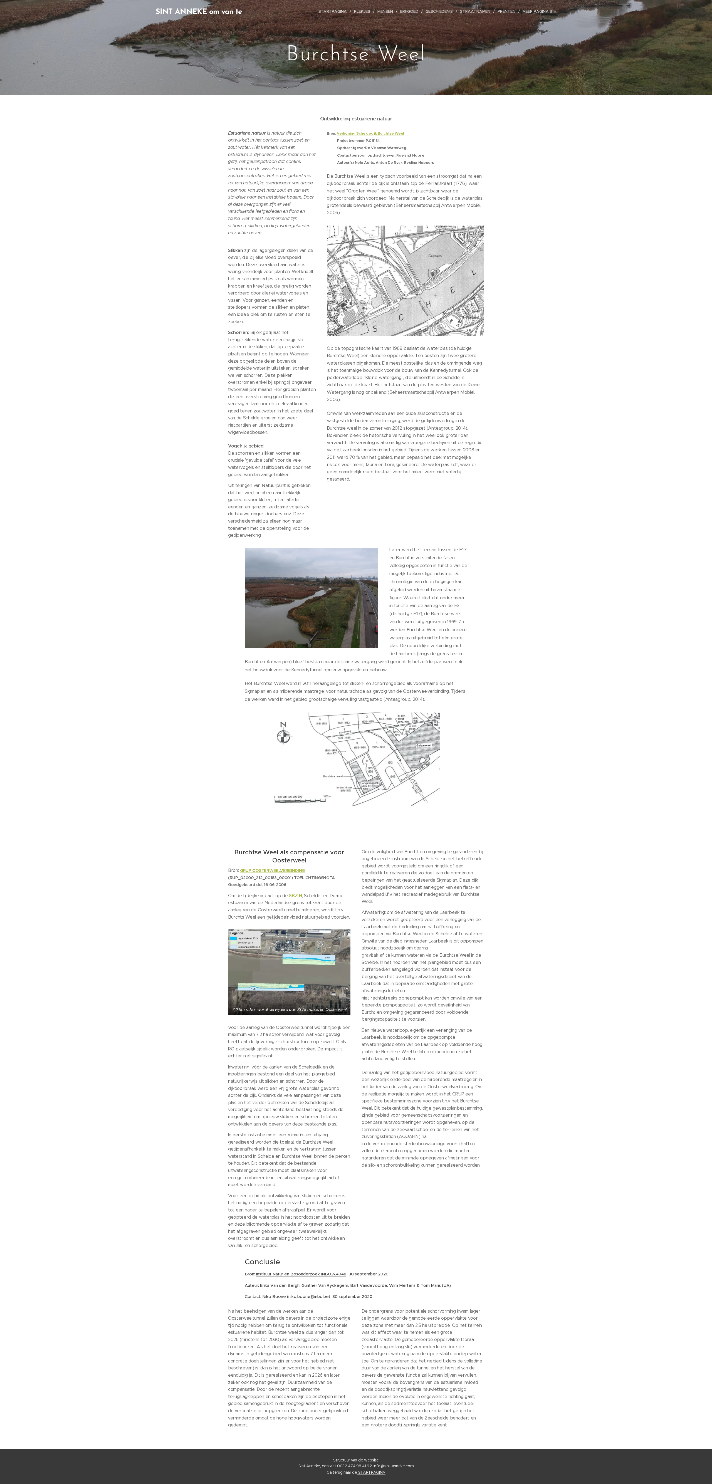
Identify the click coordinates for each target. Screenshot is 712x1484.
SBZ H (295, 896)
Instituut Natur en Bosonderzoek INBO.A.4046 (301, 1274)
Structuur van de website (356, 1460)
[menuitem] (334, 11)
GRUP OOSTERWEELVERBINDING (272, 870)
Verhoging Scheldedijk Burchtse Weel (370, 133)
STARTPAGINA (371, 1472)
